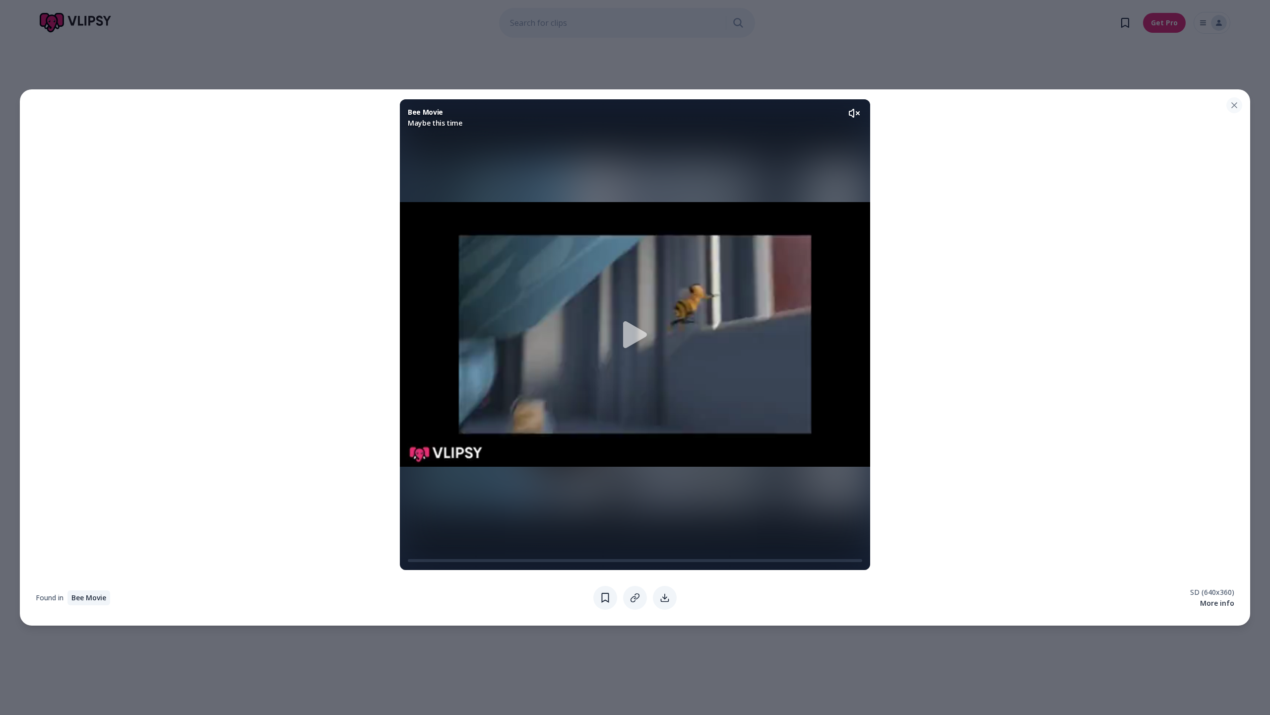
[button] (635, 334)
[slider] (412, 561)
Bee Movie (88, 597)
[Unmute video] (854, 113)
